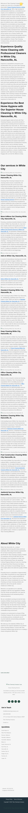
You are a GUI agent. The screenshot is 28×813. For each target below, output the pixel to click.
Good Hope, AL (5, 730)
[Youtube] (15, 701)
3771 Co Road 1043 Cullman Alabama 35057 (14, 716)
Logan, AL (3, 758)
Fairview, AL (4, 756)
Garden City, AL (5, 751)
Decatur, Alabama (5, 735)
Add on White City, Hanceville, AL (10, 279)
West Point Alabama (6, 732)
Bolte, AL (3, 742)
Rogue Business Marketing (18, 808)
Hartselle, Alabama (5, 737)
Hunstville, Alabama (6, 739)
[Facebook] (9, 701)
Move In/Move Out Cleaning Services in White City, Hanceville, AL (13, 229)
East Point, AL (4, 746)
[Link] (19, 701)
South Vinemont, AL (6, 744)
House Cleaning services (7, 199)
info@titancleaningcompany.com (10, 711)
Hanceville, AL (4, 749)
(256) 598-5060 (7, 714)
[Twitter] (12, 701)
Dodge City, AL (4, 753)
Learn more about (5, 672)
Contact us (5, 722)
